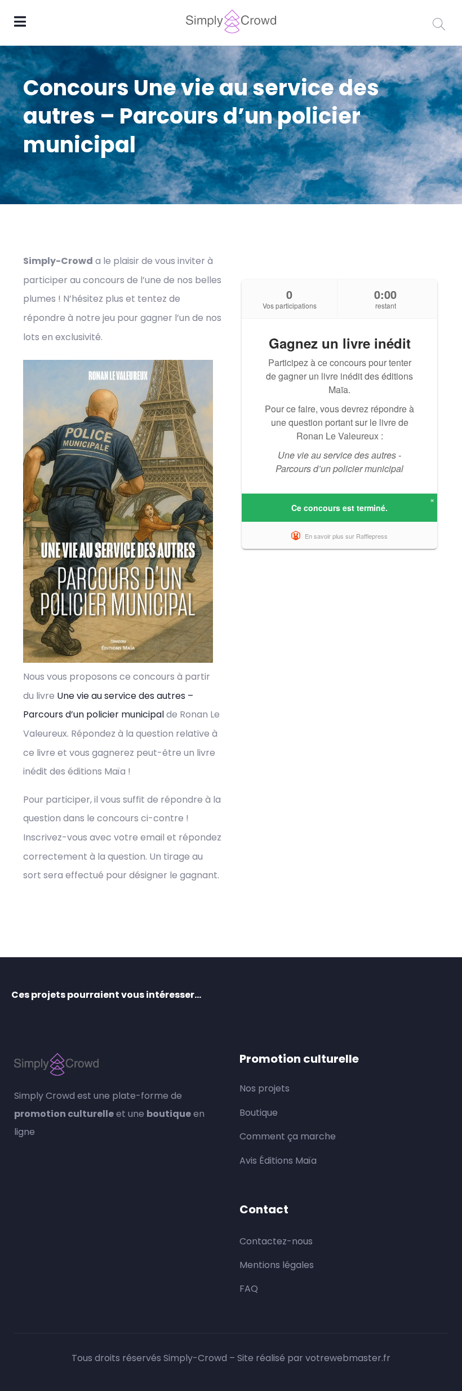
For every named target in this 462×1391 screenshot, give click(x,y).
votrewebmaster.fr (347, 1358)
